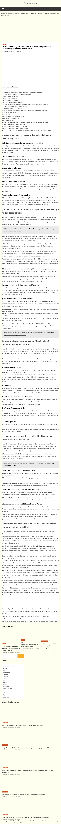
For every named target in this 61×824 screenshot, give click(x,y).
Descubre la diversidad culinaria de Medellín (15, 106)
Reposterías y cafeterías (10, 98)
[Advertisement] (30, 29)
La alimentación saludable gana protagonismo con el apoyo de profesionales (48, 646)
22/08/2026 (17, 819)
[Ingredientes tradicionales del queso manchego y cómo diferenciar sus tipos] (14, 782)
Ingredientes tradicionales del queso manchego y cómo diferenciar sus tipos (24, 794)
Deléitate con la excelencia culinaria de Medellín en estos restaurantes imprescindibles (27, 130)
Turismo (5, 682)
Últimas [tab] (5, 692)
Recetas (5, 678)
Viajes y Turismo (7, 688)
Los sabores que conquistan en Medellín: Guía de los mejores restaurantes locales (25, 122)
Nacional (5, 674)
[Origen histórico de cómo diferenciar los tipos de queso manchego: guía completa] (14, 736)
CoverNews (13, 823)
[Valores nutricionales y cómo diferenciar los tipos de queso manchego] (14, 713)
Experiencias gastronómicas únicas (13, 102)
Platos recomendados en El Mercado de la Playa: (16, 128)
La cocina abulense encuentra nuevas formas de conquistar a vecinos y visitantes (11, 648)
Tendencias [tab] (6, 697)
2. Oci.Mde (7, 114)
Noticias (5, 44)
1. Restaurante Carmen (10, 112)
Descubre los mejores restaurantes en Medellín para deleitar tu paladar (22, 92)
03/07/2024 (19, 51)
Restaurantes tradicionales (11, 96)
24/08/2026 (17, 796)
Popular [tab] (5, 695)
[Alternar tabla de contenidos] (3, 90)
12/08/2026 (17, 652)
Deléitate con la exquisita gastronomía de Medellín (17, 94)
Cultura (5, 670)
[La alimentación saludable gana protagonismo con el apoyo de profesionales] (50, 634)
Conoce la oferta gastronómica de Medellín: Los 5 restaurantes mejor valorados (25, 110)
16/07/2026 (56, 649)
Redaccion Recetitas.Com (47, 649)
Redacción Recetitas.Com (9, 51)
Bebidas (5, 668)
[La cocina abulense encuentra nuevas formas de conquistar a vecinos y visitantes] (11, 635)
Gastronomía (6, 672)
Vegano (5, 684)
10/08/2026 (37, 648)
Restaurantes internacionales (11, 100)
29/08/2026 (17, 727)
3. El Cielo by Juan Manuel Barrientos (14, 116)
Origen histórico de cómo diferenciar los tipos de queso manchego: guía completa (25, 748)
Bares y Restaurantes (9, 666)
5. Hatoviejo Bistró (9, 120)
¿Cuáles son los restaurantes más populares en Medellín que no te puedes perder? (26, 104)
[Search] (57, 8)
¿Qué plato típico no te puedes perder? (14, 108)
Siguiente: (30, 621)
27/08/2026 (17, 749)
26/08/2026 (17, 774)
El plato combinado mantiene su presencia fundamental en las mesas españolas (29, 644)
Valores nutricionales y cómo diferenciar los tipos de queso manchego (22, 725)
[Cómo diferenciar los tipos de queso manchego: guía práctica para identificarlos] (14, 805)
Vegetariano (6, 686)
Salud (47, 641)
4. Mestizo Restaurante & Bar (12, 118)
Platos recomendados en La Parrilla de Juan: (15, 126)
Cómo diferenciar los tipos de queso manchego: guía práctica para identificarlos (25, 817)
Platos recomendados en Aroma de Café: (14, 124)
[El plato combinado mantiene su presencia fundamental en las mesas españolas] (30, 633)
